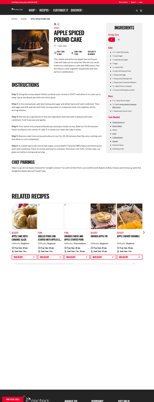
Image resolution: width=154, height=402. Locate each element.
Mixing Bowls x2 (118, 122)
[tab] (111, 39)
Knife (114, 134)
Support (133, 2)
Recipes (45, 10)
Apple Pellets (117, 126)
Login (140, 2)
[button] (12, 399)
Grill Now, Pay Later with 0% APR (24, 2)
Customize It (60, 10)
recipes (14, 19)
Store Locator (123, 2)
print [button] (55, 24)
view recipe (24, 257)
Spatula (115, 141)
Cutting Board (117, 137)
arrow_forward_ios (143, 232)
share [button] (58, 24)
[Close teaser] (24, 396)
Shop (33, 10)
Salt (124, 75)
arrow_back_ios (10, 232)
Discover (77, 10)
